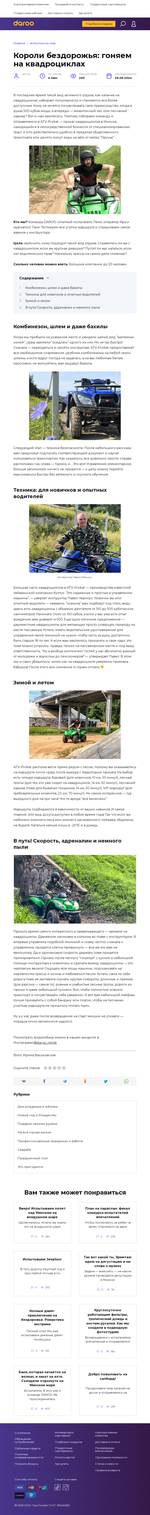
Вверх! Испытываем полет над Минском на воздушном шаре (42, 1212)
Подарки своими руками (38, 1124)
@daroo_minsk (45, 1043)
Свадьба (24, 1149)
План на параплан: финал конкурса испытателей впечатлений (107, 1212)
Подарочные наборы (27, 13)
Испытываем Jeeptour (42, 1259)
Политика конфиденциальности (29, 1456)
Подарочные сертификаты (108, 4)
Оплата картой (65, 1457)
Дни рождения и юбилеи (38, 1106)
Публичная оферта (27, 1448)
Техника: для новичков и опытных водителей (62, 294)
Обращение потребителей (24, 1440)
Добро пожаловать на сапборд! (107, 1376)
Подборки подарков (68, 1442)
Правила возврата (107, 1470)
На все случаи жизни (34, 1132)
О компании (22, 1432)
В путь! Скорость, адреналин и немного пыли (62, 307)
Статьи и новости (106, 1463)
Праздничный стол (33, 1158)
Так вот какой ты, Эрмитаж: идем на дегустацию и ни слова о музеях (108, 1261)
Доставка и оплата (60, 13)
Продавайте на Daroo (69, 4)
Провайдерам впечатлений (104, 1449)
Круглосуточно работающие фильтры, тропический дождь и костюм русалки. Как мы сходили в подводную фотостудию (107, 1321)
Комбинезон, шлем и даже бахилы (53, 288)
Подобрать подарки (98, 23)
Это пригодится (30, 1167)
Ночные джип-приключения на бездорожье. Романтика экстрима (42, 1317)
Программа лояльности (111, 1457)
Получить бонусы (26, 1463)
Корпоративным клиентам (31, 4)
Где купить (85, 13)
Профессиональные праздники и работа (50, 1141)
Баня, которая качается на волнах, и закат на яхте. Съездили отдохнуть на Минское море (42, 1378)
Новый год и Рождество (37, 1115)
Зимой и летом (37, 301)
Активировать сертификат (64, 1434)
